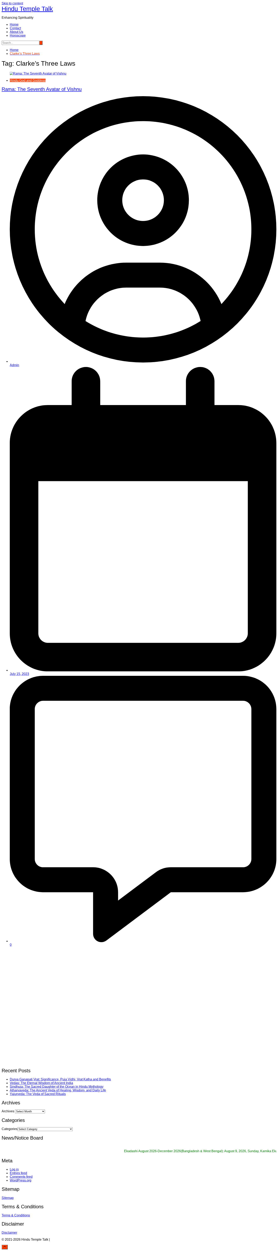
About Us (16, 32)
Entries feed (18, 1173)
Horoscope (18, 35)
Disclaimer (9, 1232)
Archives (8, 1111)
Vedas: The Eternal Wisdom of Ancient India (41, 1083)
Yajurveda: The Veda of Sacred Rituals (38, 1094)
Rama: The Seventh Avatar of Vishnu (42, 89)
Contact (15, 28)
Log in (14, 1169)
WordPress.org (20, 1180)
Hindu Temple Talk (27, 8)
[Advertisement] (124, 978)
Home (14, 24)
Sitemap (8, 1198)
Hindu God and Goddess (28, 80)
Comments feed (21, 1176)
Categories (10, 1129)
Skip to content (12, 3)
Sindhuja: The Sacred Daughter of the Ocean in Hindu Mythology (56, 1086)
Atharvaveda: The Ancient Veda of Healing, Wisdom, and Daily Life (58, 1090)
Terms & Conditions (16, 1215)
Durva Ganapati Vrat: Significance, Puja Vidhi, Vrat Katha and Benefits (60, 1079)
